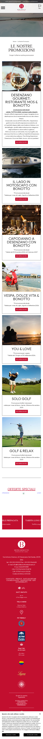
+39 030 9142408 (30, 562)
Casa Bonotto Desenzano (30, 1)
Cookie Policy (12, 580)
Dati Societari (29, 579)
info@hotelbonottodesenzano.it (24, 565)
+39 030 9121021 (15, 562)
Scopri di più (21, 142)
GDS (34, 580)
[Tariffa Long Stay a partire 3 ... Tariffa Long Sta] (21, 529)
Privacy (19, 579)
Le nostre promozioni (23, 41)
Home (14, 41)
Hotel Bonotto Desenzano (13, 1)
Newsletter (25, 580)
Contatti (10, 579)
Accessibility (22, 582)
